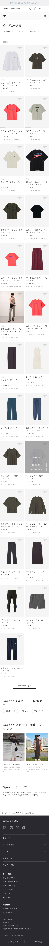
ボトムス (33, 31)
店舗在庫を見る (38, 469)
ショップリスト (9, 886)
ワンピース (38, 711)
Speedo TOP (14, 813)
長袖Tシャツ (10, 711)
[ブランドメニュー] (44, 15)
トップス (20, 31)
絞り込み (14, 941)
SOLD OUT (37, 457)
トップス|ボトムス (28, 813)
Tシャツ (25, 711)
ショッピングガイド (11, 882)
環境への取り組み (10, 908)
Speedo (7, 31)
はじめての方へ (9, 878)
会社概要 (6, 912)
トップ (4, 813)
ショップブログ (9, 893)
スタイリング (8, 889)
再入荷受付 (38, 465)
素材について (8, 897)
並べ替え (38, 941)
